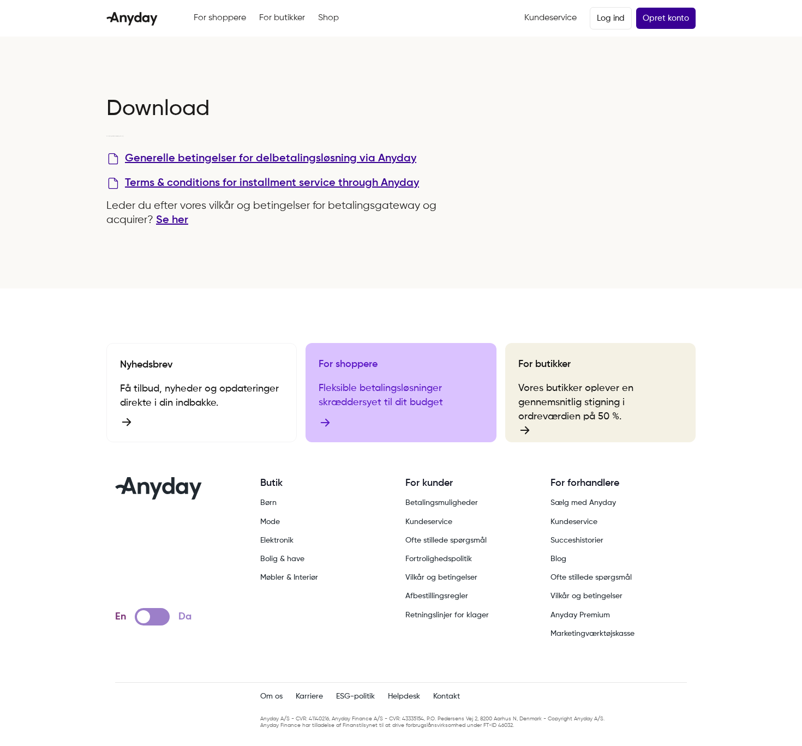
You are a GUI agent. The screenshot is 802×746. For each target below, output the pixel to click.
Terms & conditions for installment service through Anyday (272, 183)
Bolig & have (282, 559)
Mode (270, 522)
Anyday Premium (580, 615)
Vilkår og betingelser (441, 577)
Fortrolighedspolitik (438, 559)
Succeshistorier (576, 540)
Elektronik (277, 540)
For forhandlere (584, 483)
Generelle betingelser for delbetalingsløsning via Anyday (270, 158)
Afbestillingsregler (436, 596)
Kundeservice (550, 18)
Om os (271, 696)
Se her (172, 220)
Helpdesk (404, 696)
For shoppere (220, 18)
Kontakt (446, 696)
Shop (328, 18)
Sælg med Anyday (583, 503)
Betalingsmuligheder (441, 503)
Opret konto (666, 18)
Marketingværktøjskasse (592, 633)
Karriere (309, 696)
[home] (132, 18)
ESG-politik (355, 696)
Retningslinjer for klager (447, 615)
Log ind (611, 18)
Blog (558, 559)
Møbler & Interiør (289, 577)
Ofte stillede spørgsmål (446, 540)
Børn (268, 503)
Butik (271, 483)
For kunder (429, 483)
